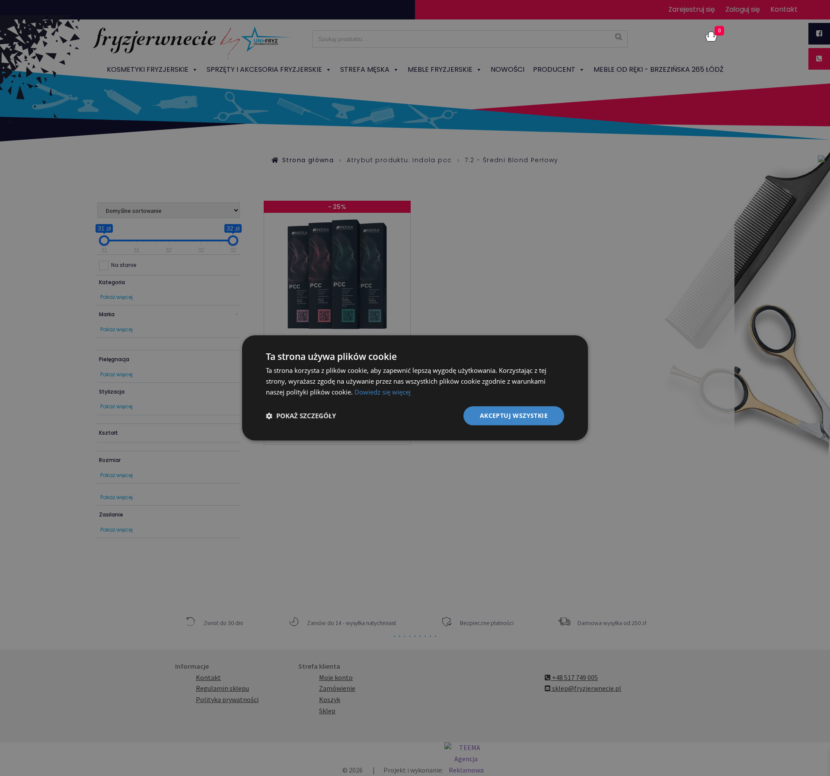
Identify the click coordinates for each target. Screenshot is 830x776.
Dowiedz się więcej (382, 392)
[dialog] (415, 387)
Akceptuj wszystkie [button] (514, 415)
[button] (301, 415)
